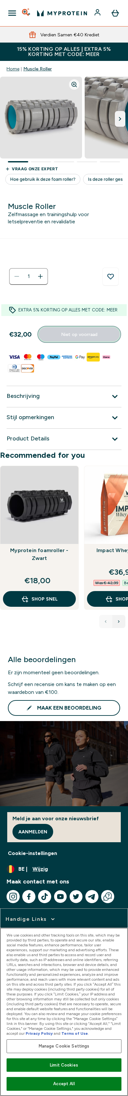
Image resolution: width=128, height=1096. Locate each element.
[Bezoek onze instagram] (13, 896)
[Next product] (118, 621)
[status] (28, 276)
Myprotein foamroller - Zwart (39, 554)
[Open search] (26, 13)
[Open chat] (107, 896)
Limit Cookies (64, 1065)
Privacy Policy (39, 1033)
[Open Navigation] (12, 13)
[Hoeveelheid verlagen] (17, 276)
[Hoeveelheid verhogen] (40, 276)
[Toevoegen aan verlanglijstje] (110, 277)
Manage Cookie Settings (64, 1046)
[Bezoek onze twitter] (76, 896)
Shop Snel (45, 599)
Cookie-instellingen (32, 853)
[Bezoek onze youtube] (60, 896)
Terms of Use (74, 1033)
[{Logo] (62, 13)
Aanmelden (32, 831)
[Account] (98, 13)
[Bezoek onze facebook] (28, 896)
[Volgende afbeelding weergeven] (120, 119)
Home (13, 68)
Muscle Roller (37, 68)
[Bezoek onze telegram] (91, 896)
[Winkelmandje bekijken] (115, 13)
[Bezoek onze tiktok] (44, 896)
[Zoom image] (74, 84)
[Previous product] (105, 621)
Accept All (64, 1083)
